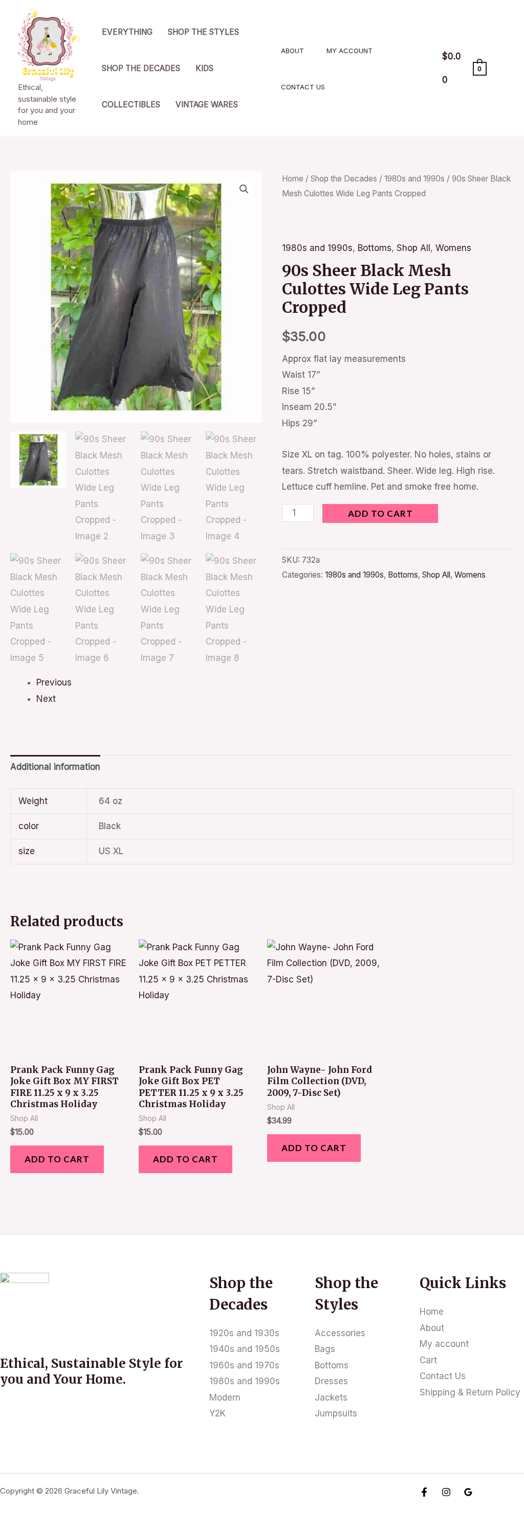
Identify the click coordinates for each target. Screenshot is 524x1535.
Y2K (217, 1413)
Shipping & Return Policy (470, 1392)
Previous (54, 682)
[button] (244, 189)
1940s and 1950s (244, 1349)
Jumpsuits (336, 1413)
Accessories (340, 1333)
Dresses (331, 1381)
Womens (453, 248)
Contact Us (303, 87)
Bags (325, 1349)
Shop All (413, 248)
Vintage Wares (207, 104)
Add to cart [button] (57, 1159)
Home (292, 179)
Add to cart (380, 513)
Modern (225, 1397)
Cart (428, 1360)
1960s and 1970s (244, 1365)
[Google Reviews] (468, 1492)
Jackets (331, 1397)
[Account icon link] (501, 68)
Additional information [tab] (55, 767)
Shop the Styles (203, 32)
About (292, 51)
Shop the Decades (141, 68)
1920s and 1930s (244, 1333)
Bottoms (374, 248)
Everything (127, 32)
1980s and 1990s (414, 179)
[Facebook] (424, 1492)
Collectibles (131, 104)
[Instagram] (446, 1492)
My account (349, 51)
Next (46, 699)
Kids (204, 68)
